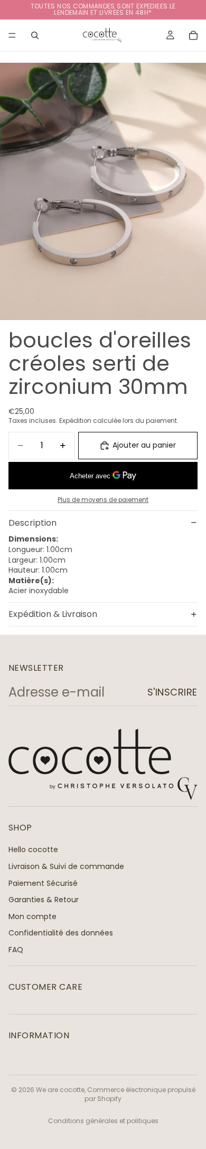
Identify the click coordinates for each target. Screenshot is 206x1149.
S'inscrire (172, 692)
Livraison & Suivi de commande (66, 866)
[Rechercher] (34, 35)
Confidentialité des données (60, 933)
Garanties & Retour (43, 899)
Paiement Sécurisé (43, 882)
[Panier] (193, 35)
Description (32, 523)
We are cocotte (60, 1089)
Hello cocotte (33, 849)
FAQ (15, 949)
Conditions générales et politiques (103, 1120)
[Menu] (12, 35)
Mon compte (32, 916)
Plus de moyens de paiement (103, 500)
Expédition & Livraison (52, 614)
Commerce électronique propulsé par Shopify (140, 1094)
